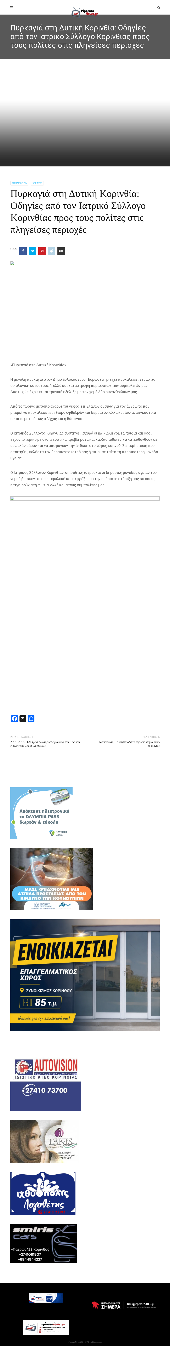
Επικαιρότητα (19, 183)
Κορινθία (37, 183)
